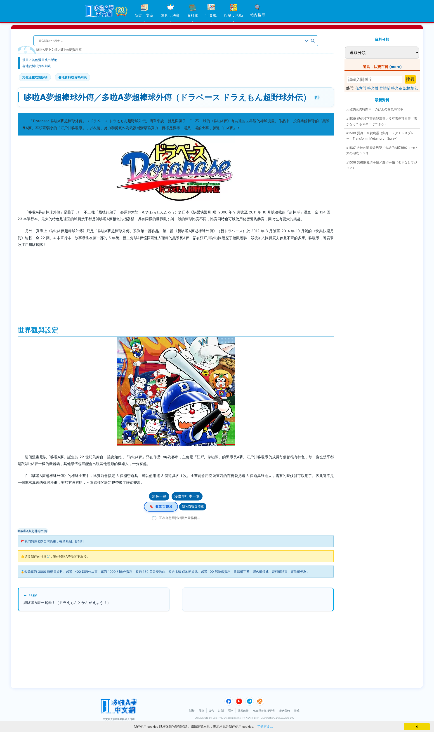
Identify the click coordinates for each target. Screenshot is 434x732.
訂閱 (221, 710)
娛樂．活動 (233, 15)
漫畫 (25, 60)
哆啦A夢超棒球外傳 (33, 531)
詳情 (79, 541)
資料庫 (192, 15)
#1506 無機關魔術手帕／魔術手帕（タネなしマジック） (381, 165)
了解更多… (265, 726)
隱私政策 (243, 710)
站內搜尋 (257, 15)
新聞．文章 (144, 15)
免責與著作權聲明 (264, 710)
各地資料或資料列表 (36, 66)
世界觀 (211, 15)
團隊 (201, 710)
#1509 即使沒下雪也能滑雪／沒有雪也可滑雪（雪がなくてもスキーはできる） (381, 121)
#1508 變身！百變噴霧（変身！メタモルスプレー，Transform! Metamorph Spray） (380, 135)
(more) (395, 66)
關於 (192, 710)
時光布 (396, 88)
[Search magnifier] (313, 40)
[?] (316, 97)
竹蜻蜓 (384, 88)
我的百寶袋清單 (193, 506)
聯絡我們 (284, 710)
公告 (211, 710)
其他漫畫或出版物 (44, 60)
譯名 (231, 710)
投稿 (297, 710)
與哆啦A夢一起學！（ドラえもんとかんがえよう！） (67, 602)
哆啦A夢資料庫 (71, 49)
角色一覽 (159, 496)
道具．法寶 (170, 15)
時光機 (372, 88)
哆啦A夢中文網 (46, 49)
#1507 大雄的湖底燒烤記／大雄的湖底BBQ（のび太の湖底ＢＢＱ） (381, 150)
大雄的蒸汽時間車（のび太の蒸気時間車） (376, 109)
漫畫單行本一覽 (187, 496)
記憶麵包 (410, 88)
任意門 (360, 88)
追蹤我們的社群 (35, 556)
